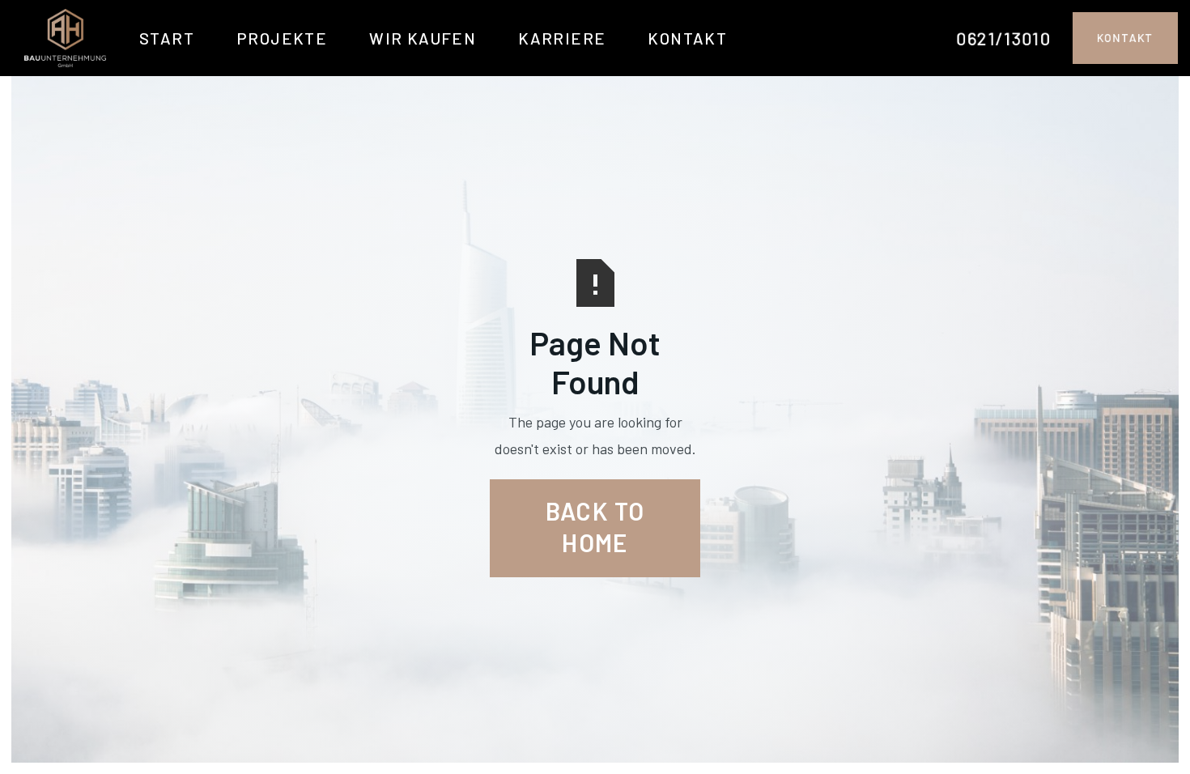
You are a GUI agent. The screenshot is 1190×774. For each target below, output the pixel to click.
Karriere (562, 38)
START (166, 38)
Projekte (281, 38)
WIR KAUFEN (422, 38)
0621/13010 (1003, 38)
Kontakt (687, 38)
